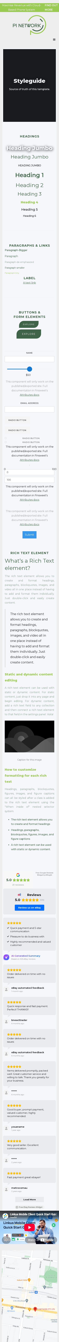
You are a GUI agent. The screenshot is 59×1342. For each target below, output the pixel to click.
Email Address (30, 403)
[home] (29, 25)
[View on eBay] (6, 989)
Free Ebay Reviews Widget (30, 1207)
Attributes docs (29, 394)
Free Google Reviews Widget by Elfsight (44, 874)
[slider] (29, 369)
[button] (54, 39)
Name (29, 353)
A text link (29, 282)
